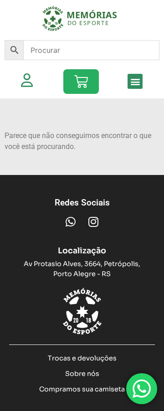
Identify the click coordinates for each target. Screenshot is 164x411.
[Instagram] (93, 222)
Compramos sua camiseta (82, 389)
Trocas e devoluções (82, 358)
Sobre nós (82, 374)
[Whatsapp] (70, 222)
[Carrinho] (81, 81)
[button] (135, 81)
